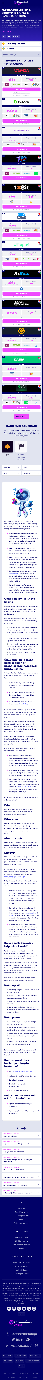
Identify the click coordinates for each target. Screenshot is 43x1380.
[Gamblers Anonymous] (27, 1356)
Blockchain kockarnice (21, 1279)
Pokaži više (20, 416)
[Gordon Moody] (17, 1356)
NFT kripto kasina (21, 1283)
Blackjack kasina (21, 1258)
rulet (28, 913)
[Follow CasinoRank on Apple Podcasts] (34, 1325)
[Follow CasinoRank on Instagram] (13, 1325)
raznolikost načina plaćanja (22, 1071)
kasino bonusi (14, 573)
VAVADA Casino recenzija (21, 93)
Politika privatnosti (21, 1240)
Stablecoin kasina (21, 1287)
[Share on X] (4, 36)
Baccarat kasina (21, 1254)
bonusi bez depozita (24, 787)
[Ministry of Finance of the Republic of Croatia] (7, 1351)
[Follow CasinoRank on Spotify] (29, 1325)
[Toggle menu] (3, 3)
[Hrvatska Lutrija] (24, 1351)
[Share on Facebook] (9, 36)
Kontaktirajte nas (21, 1229)
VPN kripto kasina (21, 1290)
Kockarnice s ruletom (21, 1261)
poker (11, 915)
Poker (21, 1265)
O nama (21, 1225)
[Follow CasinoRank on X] (18, 1325)
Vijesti (21, 1236)
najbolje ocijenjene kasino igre (14, 877)
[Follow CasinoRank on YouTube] (24, 1325)
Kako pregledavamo (21, 1232)
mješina (33, 913)
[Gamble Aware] (18, 1362)
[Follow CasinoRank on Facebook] (8, 1325)
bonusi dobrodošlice (21, 704)
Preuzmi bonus (21, 89)
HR (20, 1331)
